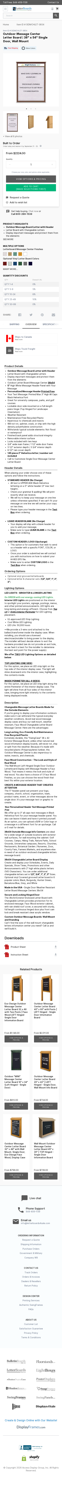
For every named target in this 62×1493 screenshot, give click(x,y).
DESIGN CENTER (31, 1296)
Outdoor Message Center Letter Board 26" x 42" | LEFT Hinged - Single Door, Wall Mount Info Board (45, 1082)
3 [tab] (35, 108)
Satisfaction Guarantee (31, 1328)
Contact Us (53, 2)
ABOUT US (31, 1320)
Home (6, 24)
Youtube (52, 1480)
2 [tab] (31, 108)
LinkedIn (42, 1480)
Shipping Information (31, 1244)
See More (8, 239)
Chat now (33, 211)
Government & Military (31, 1253)
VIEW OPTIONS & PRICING (16, 1039)
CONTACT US (31, 1268)
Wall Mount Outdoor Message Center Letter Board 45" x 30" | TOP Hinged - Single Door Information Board (44, 1150)
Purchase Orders (31, 1249)
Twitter (20, 1480)
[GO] (56, 16)
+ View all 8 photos (12, 136)
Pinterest (31, 1480)
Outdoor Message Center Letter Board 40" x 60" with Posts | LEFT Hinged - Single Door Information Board (45, 1010)
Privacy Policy (31, 1333)
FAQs (31, 1309)
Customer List (31, 1324)
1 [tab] (26, 108)
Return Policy (31, 1285)
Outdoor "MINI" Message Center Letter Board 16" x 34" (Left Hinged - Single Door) (16, 1082)
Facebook (10, 1480)
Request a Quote (31, 1240)
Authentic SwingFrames (31, 1305)
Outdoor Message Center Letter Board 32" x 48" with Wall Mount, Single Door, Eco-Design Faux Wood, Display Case (15, 1150)
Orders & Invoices (31, 1277)
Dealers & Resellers (31, 1281)
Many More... (10, 269)
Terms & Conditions (31, 1337)
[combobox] (31, 16)
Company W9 (31, 1257)
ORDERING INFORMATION (31, 1235)
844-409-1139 (20, 2)
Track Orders (31, 1272)
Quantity (9, 159)
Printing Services (31, 1300)
